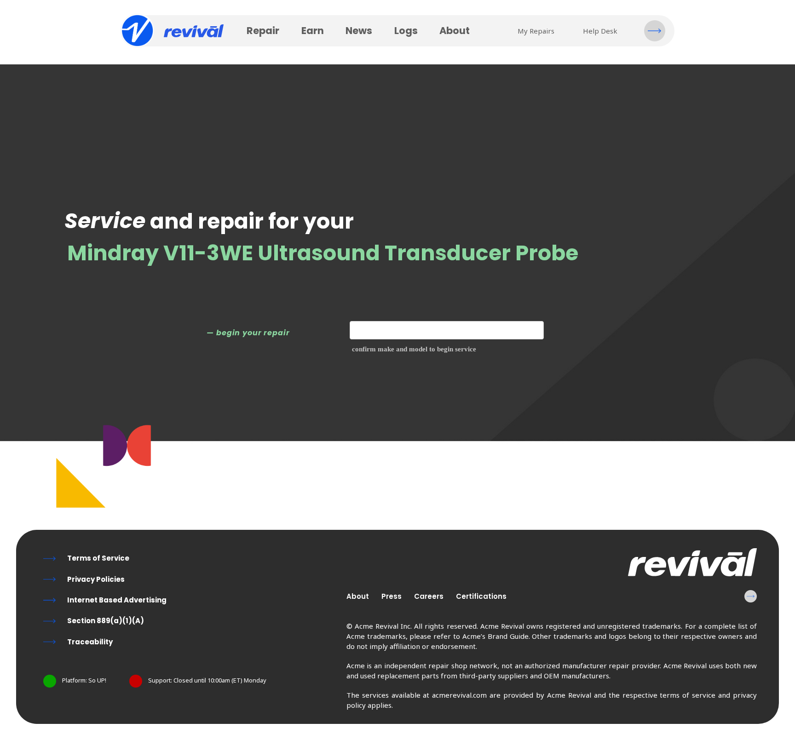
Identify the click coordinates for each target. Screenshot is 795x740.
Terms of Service (98, 558)
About (454, 30)
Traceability (90, 642)
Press (391, 596)
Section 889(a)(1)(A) (105, 620)
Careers (429, 596)
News (359, 30)
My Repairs (536, 30)
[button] (654, 30)
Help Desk (600, 30)
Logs (406, 30)
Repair (263, 30)
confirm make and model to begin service (414, 349)
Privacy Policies (96, 579)
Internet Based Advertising (117, 600)
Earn (312, 30)
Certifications (481, 596)
